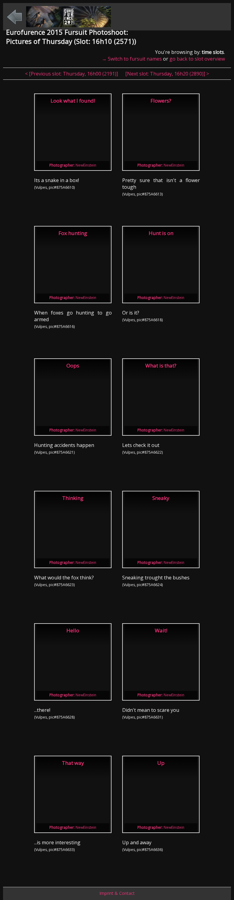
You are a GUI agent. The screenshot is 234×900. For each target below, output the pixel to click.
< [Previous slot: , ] (72, 73)
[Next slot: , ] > (167, 73)
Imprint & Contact (117, 893)
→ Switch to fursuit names (132, 58)
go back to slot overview (197, 58)
